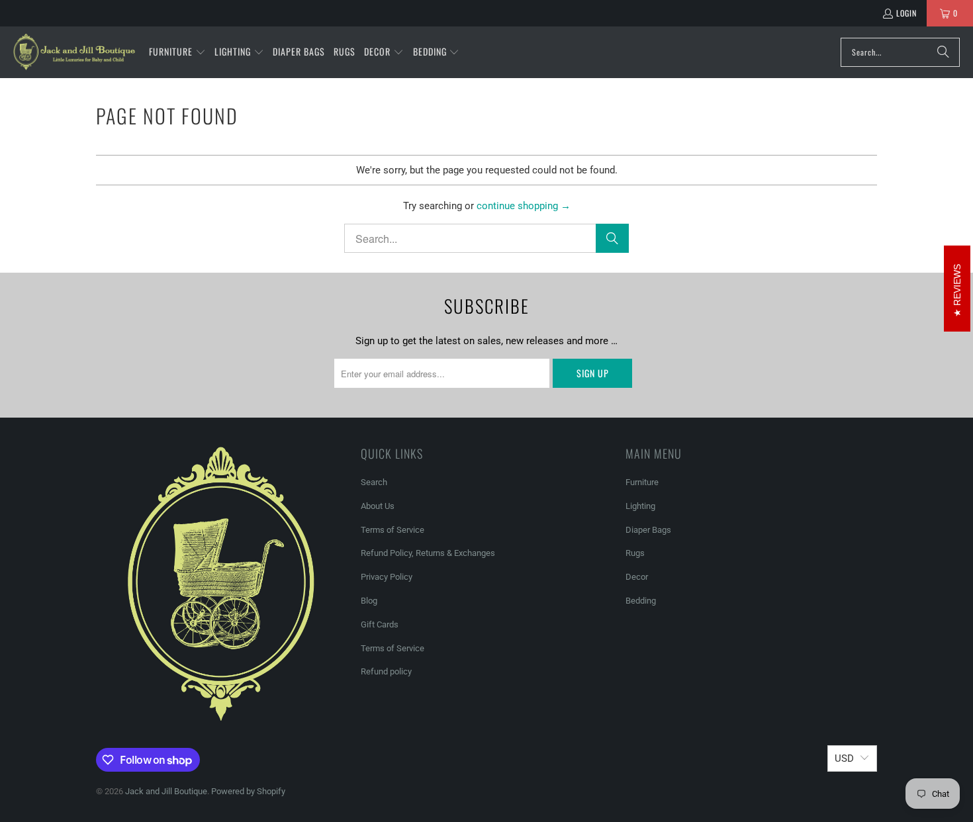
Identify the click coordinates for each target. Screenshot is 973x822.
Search (374, 482)
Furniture (642, 482)
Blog (369, 601)
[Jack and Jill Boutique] (74, 52)
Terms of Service (392, 530)
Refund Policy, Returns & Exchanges (428, 553)
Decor (637, 577)
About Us (377, 506)
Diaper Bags (648, 530)
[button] (177, 52)
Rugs (635, 553)
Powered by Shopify (248, 791)
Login (906, 13)
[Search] (943, 52)
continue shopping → (524, 206)
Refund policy (386, 671)
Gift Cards (379, 624)
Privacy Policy (386, 577)
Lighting (640, 506)
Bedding (641, 601)
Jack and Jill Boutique (166, 791)
